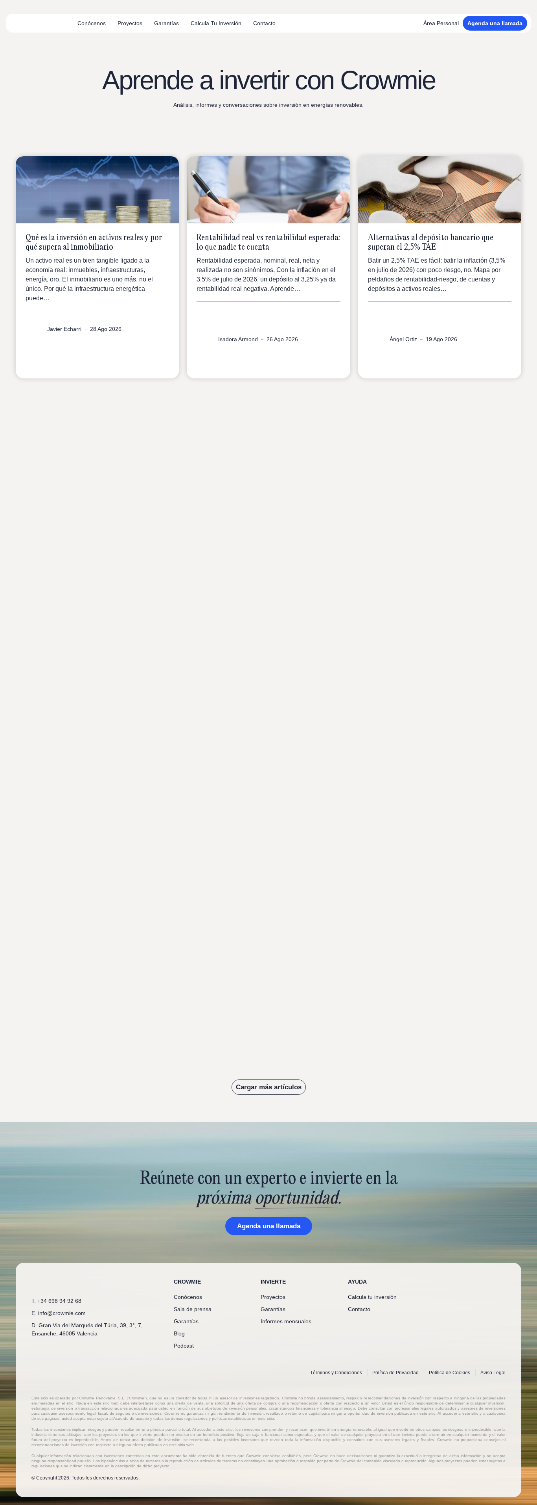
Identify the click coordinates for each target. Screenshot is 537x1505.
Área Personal (441, 23)
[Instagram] (489, 1282)
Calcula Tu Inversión (216, 23)
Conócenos (91, 23)
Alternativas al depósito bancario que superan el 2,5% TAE (430, 242)
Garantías (166, 23)
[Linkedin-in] (463, 1282)
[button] (269, 1087)
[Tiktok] (502, 1282)
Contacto (264, 23)
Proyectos (130, 23)
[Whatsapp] (450, 1282)
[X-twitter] (476, 1282)
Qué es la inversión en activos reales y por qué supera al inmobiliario (94, 242)
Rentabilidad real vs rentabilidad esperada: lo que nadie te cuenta (268, 242)
